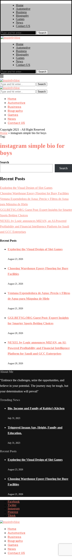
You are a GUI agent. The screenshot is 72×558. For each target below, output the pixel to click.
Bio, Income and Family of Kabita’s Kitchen (36, 408)
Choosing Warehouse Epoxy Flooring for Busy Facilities (34, 193)
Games (20, 19)
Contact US (23, 26)
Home (19, 5)
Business (21, 12)
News (19, 22)
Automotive (23, 8)
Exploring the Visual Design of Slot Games (26, 187)
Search (42, 32)
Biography (22, 15)
